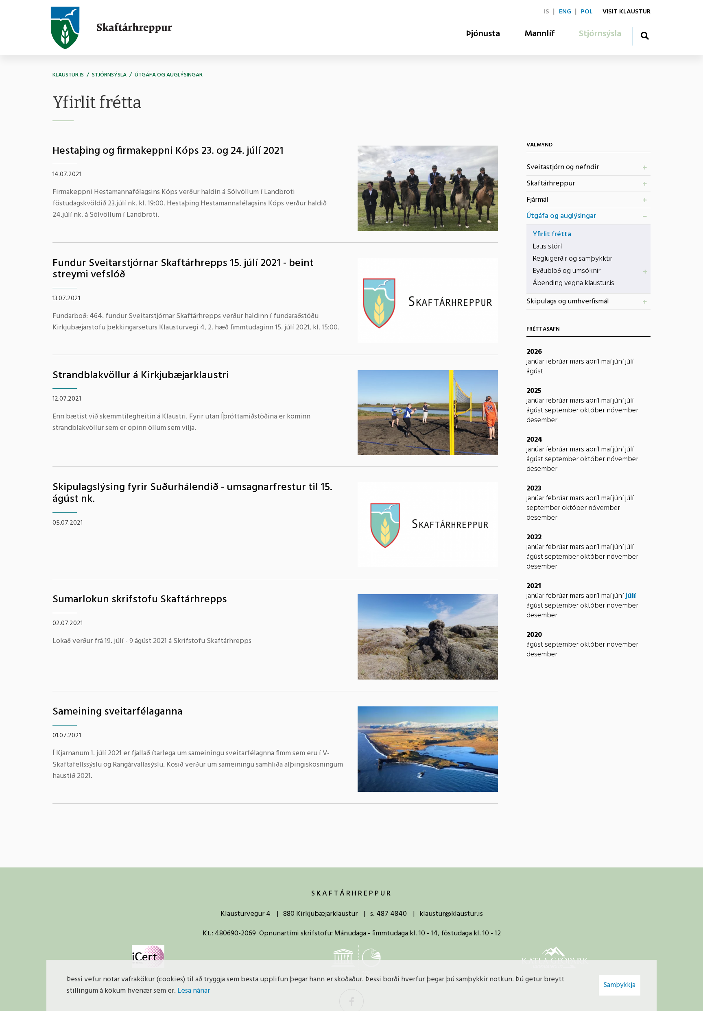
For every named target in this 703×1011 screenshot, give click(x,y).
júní (619, 362)
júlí (629, 362)
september (562, 410)
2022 (533, 537)
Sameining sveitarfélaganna (117, 712)
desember (541, 420)
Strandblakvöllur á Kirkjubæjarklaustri (140, 375)
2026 (534, 352)
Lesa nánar (193, 991)
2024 (534, 440)
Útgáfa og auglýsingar (169, 75)
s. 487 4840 (388, 914)
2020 (534, 635)
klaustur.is (68, 75)
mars (578, 362)
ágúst (534, 371)
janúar (536, 362)
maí (607, 362)
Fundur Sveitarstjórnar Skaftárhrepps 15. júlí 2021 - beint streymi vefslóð (183, 269)
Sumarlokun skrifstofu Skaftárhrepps (139, 599)
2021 (533, 586)
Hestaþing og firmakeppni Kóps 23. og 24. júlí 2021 (168, 151)
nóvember (622, 410)
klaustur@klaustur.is (451, 914)
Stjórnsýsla (109, 75)
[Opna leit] (645, 35)
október (593, 410)
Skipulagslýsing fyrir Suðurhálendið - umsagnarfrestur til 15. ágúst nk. (192, 493)
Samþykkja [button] (619, 985)
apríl (593, 362)
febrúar (558, 362)
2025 (533, 391)
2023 (533, 489)
